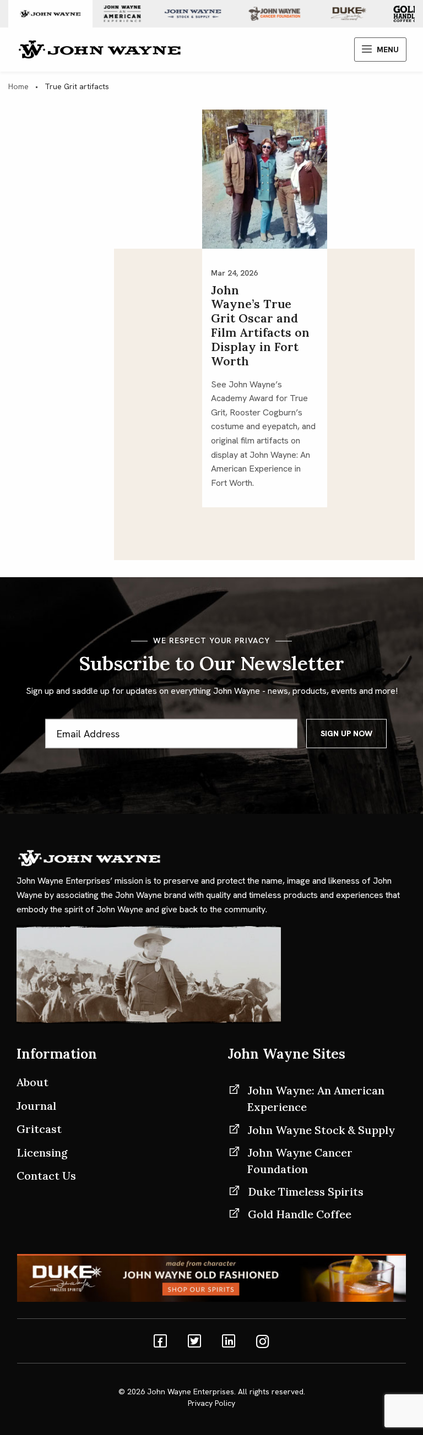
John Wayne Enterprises (190, 1391)
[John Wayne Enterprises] (99, 48)
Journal (36, 1106)
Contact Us (46, 1175)
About (32, 1082)
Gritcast (39, 1129)
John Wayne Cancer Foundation (299, 1161)
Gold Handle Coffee (299, 1214)
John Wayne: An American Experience (315, 1098)
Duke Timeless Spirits (306, 1191)
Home (18, 86)
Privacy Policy (211, 1403)
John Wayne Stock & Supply (321, 1130)
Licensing (42, 1152)
